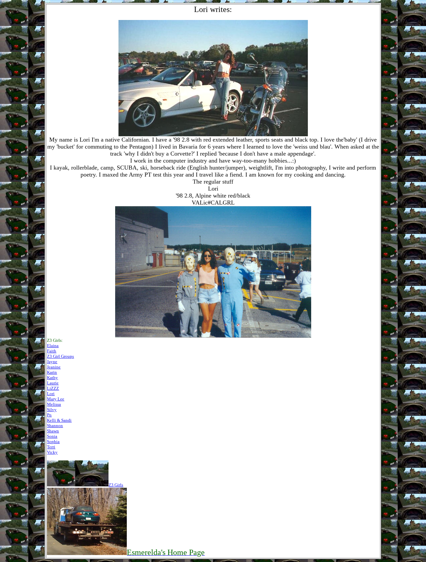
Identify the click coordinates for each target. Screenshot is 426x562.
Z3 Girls (115, 484)
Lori (51, 393)
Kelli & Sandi (59, 420)
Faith (51, 350)
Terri (51, 446)
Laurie (53, 382)
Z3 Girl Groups (60, 356)
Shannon (55, 425)
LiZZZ (53, 388)
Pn (49, 414)
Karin (52, 372)
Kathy (52, 377)
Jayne (52, 361)
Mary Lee (55, 398)
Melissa (54, 404)
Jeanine (54, 366)
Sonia (52, 436)
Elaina (53, 345)
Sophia (53, 441)
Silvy (52, 409)
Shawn (53, 430)
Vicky (52, 452)
